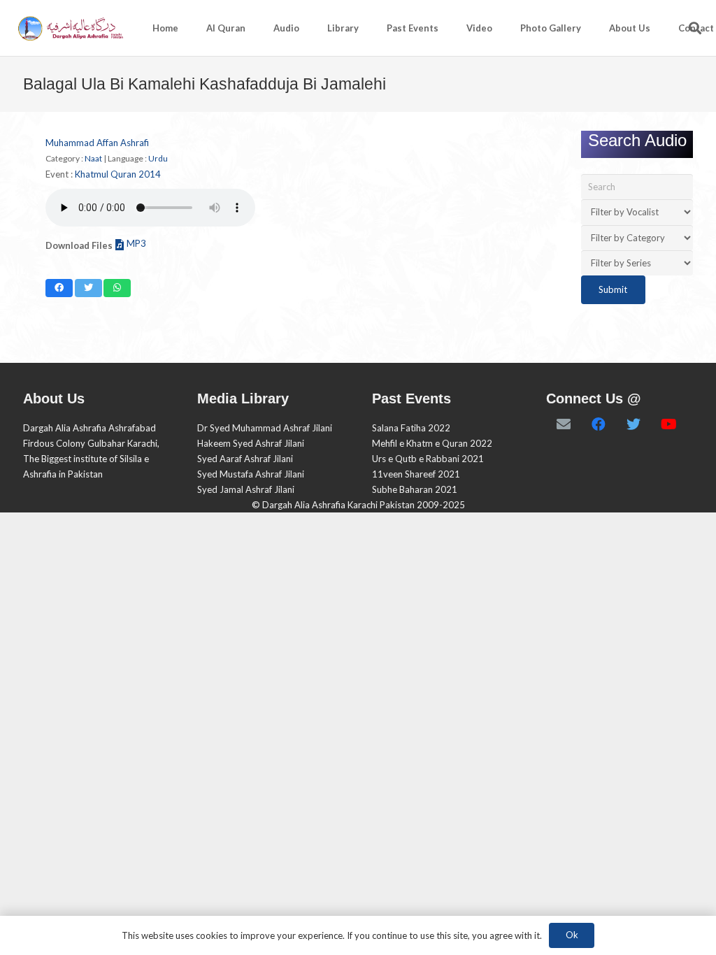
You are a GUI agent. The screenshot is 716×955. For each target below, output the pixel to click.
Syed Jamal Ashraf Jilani (245, 489)
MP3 (136, 243)
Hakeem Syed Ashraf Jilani (250, 443)
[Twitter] (633, 424)
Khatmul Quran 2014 (118, 174)
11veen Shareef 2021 (416, 474)
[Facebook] (598, 424)
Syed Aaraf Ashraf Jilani (245, 458)
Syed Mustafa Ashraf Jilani (250, 474)
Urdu (158, 158)
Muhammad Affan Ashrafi (97, 142)
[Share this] (59, 288)
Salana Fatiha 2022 (411, 427)
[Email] (563, 424)
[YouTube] (668, 424)
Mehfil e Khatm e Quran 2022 (432, 443)
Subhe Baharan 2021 (414, 489)
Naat (93, 158)
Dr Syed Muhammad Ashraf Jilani (264, 427)
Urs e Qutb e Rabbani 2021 (428, 458)
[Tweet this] (88, 288)
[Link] (69, 28)
